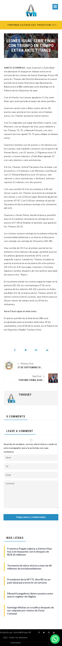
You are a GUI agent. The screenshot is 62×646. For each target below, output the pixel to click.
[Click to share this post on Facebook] (15, 350)
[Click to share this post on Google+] (36, 350)
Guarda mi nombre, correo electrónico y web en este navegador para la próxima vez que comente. (30, 448)
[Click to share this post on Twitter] (25, 350)
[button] (55, 639)
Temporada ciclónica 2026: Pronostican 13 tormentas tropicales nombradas (30, 25)
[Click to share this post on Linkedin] (47, 350)
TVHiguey (25, 394)
